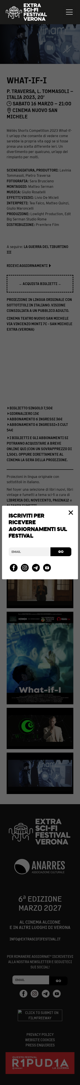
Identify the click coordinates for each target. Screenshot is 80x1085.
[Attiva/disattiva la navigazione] (69, 12)
